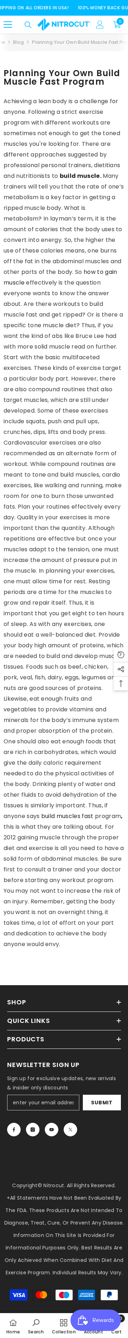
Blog (18, 42)
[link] (35, 1326)
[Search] (28, 25)
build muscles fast (67, 816)
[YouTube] (51, 1129)
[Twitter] (70, 1129)
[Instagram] (32, 1129)
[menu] (8, 24)
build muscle (80, 176)
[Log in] (100, 24)
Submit (101, 1102)
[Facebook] (14, 1129)
